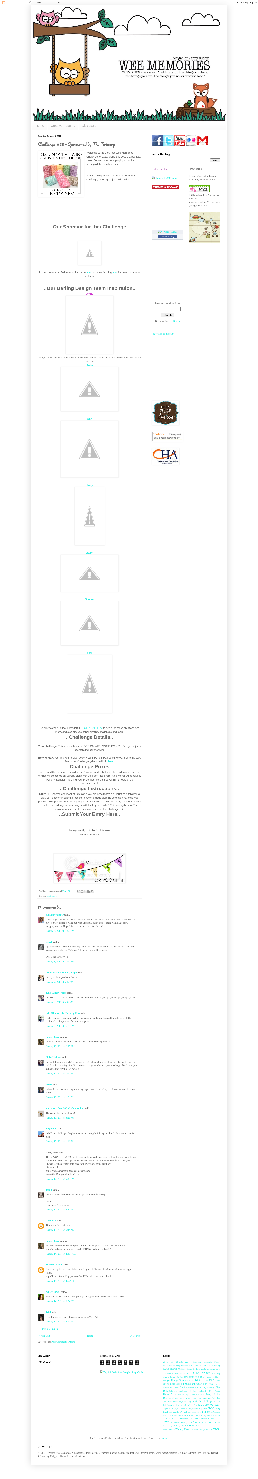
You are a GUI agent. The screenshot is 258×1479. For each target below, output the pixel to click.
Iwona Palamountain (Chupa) (62, 972)
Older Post (135, 1335)
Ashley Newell (53, 1292)
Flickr (190, 1387)
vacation (203, 1425)
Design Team (177, 1380)
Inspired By (183, 1394)
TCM (166, 1422)
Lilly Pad (216, 1398)
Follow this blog (167, 236)
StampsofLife (186, 1418)
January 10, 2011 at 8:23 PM (60, 1117)
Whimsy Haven (183, 1429)
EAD (211, 1380)
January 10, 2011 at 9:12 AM (60, 1073)
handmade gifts (185, 1391)
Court (49, 942)
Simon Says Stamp (197, 1415)
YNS (216, 1429)
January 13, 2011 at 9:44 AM (60, 1229)
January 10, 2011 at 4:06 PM (60, 1097)
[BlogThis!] (82, 891)
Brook (49, 1084)
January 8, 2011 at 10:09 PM (60, 930)
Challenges (52, 895)
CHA (189, 1373)
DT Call (205, 1380)
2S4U (165, 1361)
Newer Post (44, 1335)
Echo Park (175, 1383)
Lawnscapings (204, 1397)
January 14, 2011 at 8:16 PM (60, 1321)
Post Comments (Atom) (63, 1341)
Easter (217, 1380)
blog (178, 1365)
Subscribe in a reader (163, 333)
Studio (197, 1418)
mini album (173, 1401)
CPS (186, 1377)
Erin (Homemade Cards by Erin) (63, 1013)
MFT (165, 1401)
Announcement (169, 1365)
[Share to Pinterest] (92, 891)
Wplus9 (209, 1429)
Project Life (185, 1411)
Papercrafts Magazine (198, 1408)
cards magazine (208, 1368)
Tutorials (212, 1422)
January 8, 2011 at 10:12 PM (60, 961)
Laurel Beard (53, 1037)
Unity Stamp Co (190, 1425)
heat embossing (200, 1390)
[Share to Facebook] (88, 891)
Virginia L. (51, 1128)
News (201, 1404)
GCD (201, 1387)
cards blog (215, 1365)
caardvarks (193, 1365)
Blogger (165, 1438)
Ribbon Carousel (213, 1412)
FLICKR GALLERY (91, 727)
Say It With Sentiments (173, 1415)
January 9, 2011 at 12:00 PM (60, 1026)
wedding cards (214, 1425)
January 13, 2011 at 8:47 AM (60, 1209)
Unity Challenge (174, 1425)
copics (166, 1376)
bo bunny (185, 1365)
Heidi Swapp (214, 1391)
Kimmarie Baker (55, 914)
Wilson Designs (198, 1429)
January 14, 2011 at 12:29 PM (60, 1281)
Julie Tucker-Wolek (56, 993)
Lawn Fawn (191, 1397)
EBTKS (166, 1383)
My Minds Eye (190, 1405)
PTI (204, 1411)
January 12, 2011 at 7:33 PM (60, 1178)
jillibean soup (177, 1398)
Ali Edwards (177, 1361)
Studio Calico (207, 1418)
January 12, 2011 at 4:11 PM (60, 1141)
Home (40, 125)
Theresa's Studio (54, 1264)
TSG (205, 1422)
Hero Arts (169, 1394)
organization (168, 1408)
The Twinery (195, 1422)
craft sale (194, 1376)
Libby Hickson (53, 1057)
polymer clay (174, 1412)
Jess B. (49, 1190)
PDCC (211, 1408)
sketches (210, 1415)
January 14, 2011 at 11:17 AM (61, 1253)
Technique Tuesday (179, 1422)
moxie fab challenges (202, 1401)
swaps (218, 1418)
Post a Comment (50, 1328)
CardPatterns (204, 1365)
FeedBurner (174, 321)
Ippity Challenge (197, 1394)
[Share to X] (85, 891)
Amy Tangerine (193, 1361)
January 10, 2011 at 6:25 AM (60, 1046)
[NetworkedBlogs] (167, 231)
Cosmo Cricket (176, 1377)
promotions (196, 1412)
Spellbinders (174, 1418)
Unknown (51, 1220)
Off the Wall (212, 1405)
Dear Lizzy (205, 1376)
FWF (195, 1387)
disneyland (189, 1380)
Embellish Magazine (191, 1383)
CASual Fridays (179, 1373)
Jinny (89, 485)
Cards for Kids (193, 1368)
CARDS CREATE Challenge (174, 1368)
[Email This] (78, 891)
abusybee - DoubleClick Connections (65, 1108)
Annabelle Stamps (212, 1361)
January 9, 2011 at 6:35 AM (59, 981)
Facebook (174, 1387)
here (88, 272)
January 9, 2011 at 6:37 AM (59, 1002)
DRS (197, 1380)
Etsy (205, 1383)
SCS (186, 1415)
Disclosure (89, 125)
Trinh (49, 1312)
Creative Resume (63, 125)
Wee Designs (169, 1429)
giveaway (209, 1387)
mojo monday (185, 1401)
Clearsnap (216, 1373)
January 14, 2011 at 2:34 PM (60, 1301)
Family (183, 1387)
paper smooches (181, 1408)
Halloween (173, 1391)
